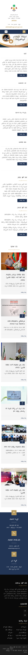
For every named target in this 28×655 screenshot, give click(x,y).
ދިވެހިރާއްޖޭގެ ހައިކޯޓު (9, 630)
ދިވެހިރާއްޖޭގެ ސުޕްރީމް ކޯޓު (7, 627)
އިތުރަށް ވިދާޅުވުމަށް (22, 75)
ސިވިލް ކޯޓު (10, 635)
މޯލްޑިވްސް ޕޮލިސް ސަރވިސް (21, 638)
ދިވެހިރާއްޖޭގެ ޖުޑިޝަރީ (22, 633)
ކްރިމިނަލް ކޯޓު (23, 627)
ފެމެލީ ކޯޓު (10, 633)
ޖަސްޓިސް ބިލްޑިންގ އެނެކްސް (8, 649)
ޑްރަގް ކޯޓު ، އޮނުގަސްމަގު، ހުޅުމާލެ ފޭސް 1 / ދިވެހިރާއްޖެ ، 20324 (16, 651)
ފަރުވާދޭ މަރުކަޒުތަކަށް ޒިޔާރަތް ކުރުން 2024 (14, 447)
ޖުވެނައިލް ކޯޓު (10, 638)
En (6, 31)
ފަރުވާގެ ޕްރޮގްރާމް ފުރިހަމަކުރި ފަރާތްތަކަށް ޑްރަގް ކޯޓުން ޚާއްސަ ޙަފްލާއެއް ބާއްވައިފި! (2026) (15, 277)
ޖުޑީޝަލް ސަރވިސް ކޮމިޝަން (21, 630)
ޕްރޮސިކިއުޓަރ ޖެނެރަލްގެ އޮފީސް (21, 635)
